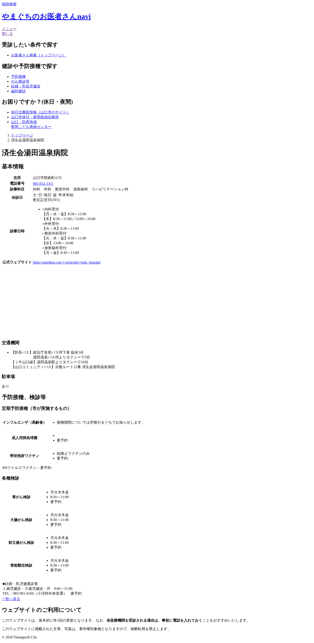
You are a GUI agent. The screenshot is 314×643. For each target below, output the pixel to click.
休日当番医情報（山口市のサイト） (40, 112)
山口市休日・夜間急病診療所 (35, 117)
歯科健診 (18, 91)
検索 (9, 4)
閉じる (7, 34)
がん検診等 (20, 81)
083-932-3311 (43, 184)
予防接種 (18, 77)
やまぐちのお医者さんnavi (46, 16)
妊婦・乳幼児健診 (25, 86)
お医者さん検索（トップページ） (38, 55)
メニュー (9, 29)
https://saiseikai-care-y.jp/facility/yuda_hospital (66, 262)
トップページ (22, 135)
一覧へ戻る (11, 599)
